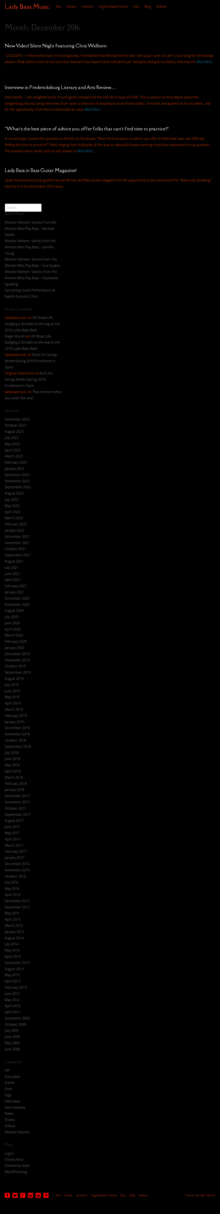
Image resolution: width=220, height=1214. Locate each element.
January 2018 (14, 789)
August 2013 (14, 969)
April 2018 (13, 771)
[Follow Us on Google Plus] (22, 1195)
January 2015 (14, 931)
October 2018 (15, 740)
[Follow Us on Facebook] (7, 1195)
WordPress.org (16, 1171)
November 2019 (17, 660)
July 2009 (11, 1030)
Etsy (136, 6)
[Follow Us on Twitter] (15, 1195)
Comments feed (17, 1165)
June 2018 (12, 758)
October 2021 (15, 548)
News (9, 1113)
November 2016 (17, 870)
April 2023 (13, 450)
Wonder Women (17, 1132)
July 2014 (11, 944)
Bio (58, 6)
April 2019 (13, 703)
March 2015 (14, 925)
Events (10, 1082)
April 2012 (13, 1005)
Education (12, 1076)
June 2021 (12, 573)
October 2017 (15, 808)
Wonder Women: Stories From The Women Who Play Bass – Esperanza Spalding (31, 278)
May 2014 (12, 950)
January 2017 (14, 857)
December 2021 (17, 536)
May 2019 (12, 697)
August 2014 (14, 938)
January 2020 (14, 647)
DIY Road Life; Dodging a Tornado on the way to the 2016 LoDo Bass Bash (32, 323)
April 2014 (13, 956)
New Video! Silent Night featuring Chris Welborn (56, 45)
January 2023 (14, 468)
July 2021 (11, 567)
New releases (15, 1107)
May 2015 (12, 913)
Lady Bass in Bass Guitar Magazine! (40, 170)
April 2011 (13, 1012)
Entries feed (14, 1159)
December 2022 (17, 474)
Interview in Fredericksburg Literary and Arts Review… (60, 87)
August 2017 (14, 820)
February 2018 (16, 783)
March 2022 (14, 518)
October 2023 (15, 425)
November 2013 (17, 962)
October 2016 (15, 876)
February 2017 (16, 851)
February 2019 (16, 715)
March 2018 (14, 777)
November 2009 (17, 1018)
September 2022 (18, 487)
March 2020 (14, 635)
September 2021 (18, 555)
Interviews (12, 1101)
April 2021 (13, 579)
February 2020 (16, 641)
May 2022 (12, 505)
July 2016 (11, 882)
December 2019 (17, 653)
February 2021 (16, 586)
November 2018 (17, 734)
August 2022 (14, 493)
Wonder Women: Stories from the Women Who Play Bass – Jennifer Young (30, 247)
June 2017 (12, 826)
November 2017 (17, 802)
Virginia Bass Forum (113, 6)
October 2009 (15, 1024)
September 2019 (18, 672)
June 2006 (12, 1049)
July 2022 (11, 499)
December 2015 (17, 901)
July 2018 (11, 752)
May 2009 (12, 1043)
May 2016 (12, 888)
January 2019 (14, 721)
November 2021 (17, 542)
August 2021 (14, 561)
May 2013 (12, 975)
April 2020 (13, 629)
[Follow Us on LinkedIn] (30, 1195)
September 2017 (18, 814)
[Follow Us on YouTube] (38, 1195)
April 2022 (13, 512)
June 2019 (12, 691)
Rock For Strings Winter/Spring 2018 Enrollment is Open (31, 360)
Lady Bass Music (27, 6)
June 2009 (12, 1036)
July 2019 (11, 684)
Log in (9, 1153)
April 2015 (13, 919)
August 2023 (14, 431)
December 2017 (17, 795)
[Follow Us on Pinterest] (46, 1195)
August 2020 (14, 610)
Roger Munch (15, 336)
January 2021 (14, 592)
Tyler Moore (207, 1195)
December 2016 (17, 863)
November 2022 (17, 481)
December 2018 (17, 727)
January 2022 (14, 530)
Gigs (8, 1095)
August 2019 (14, 678)
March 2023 (14, 456)
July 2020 (11, 616)
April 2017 (13, 839)
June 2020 (12, 623)
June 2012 (12, 993)
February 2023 (16, 462)
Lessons (87, 6)
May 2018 (12, 765)
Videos (161, 6)
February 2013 (16, 987)
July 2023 (11, 437)
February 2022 (16, 524)
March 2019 (14, 709)
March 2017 (14, 845)
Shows (71, 6)
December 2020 (17, 598)
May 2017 (12, 833)
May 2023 (12, 444)
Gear (8, 1088)
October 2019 (15, 666)
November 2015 (17, 907)
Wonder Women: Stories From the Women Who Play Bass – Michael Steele (31, 228)
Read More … (94, 109)
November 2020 (17, 604)
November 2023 (17, 419)
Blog (147, 6)
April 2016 (13, 894)
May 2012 (12, 999)
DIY (7, 1070)
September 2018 (18, 746)
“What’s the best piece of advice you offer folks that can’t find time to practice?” (87, 128)
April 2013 (13, 981)
